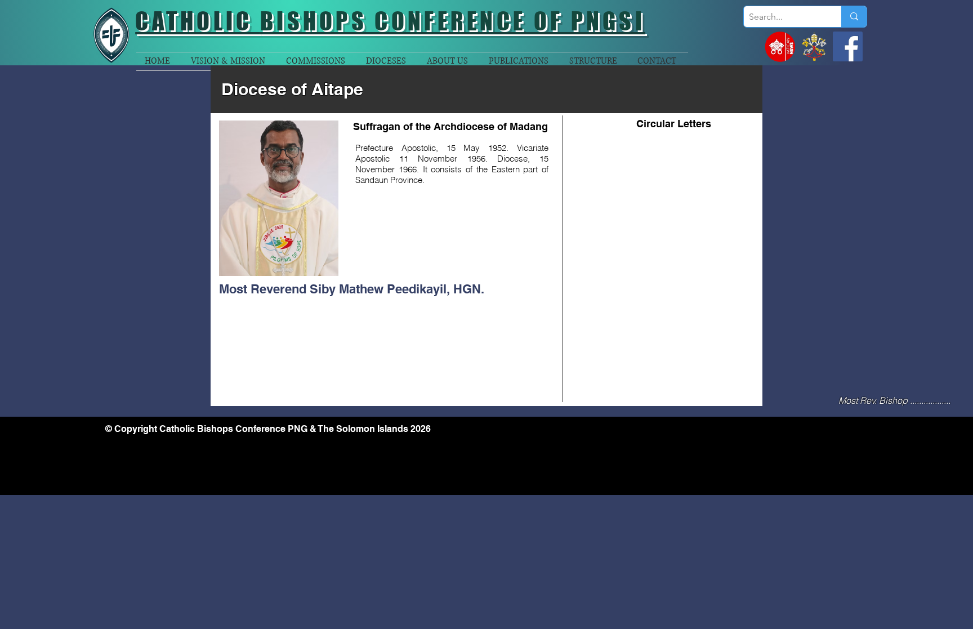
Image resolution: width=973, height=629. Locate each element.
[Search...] (854, 16)
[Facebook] (848, 46)
